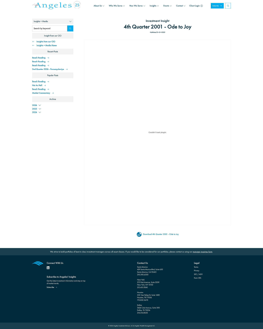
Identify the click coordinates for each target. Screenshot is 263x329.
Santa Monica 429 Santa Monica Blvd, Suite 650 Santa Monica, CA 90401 (150, 269)
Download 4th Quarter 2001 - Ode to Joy (160, 234)
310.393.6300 (142, 274)
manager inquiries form (202, 251)
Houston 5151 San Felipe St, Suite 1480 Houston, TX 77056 (148, 295)
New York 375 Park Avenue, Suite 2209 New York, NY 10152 (148, 282)
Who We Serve (115, 5)
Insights (153, 5)
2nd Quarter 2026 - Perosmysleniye (48, 69)
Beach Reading (38, 57)
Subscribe (215, 6)
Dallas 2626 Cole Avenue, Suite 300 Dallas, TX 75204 (148, 307)
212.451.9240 (142, 287)
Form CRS (197, 278)
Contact (179, 5)
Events (166, 5)
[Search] (70, 28)
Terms (196, 267)
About (98, 5)
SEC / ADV (198, 274)
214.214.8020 (142, 312)
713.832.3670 (142, 300)
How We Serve (136, 5)
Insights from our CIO (46, 41)
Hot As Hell (37, 85)
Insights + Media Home (47, 45)
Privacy (196, 270)
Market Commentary (41, 92)
